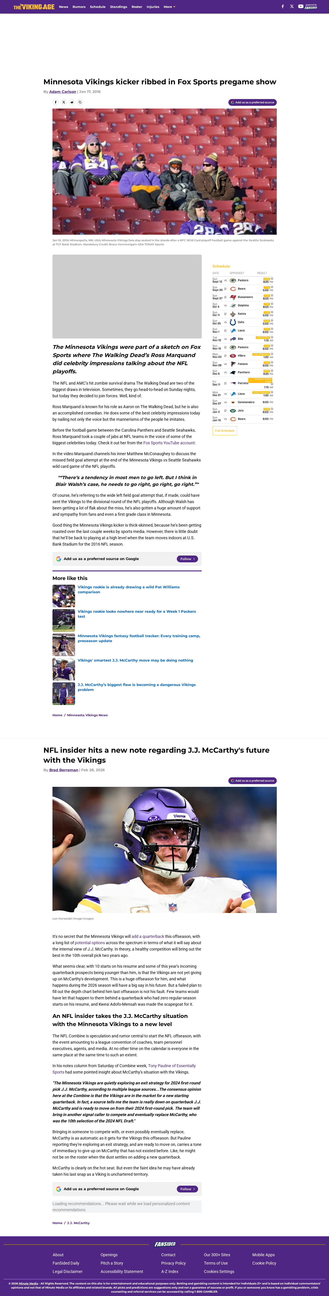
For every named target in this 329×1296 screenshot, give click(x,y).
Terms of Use (216, 1263)
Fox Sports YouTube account (169, 442)
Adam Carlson (62, 92)
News (63, 7)
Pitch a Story (112, 1263)
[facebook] (283, 6)
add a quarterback (148, 936)
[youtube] (300, 6)
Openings (109, 1254)
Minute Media (28, 1283)
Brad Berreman (63, 770)
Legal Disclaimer (68, 1271)
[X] (292, 6)
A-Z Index (169, 1271)
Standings (118, 7)
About (58, 1254)
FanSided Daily (66, 1263)
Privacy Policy (173, 1263)
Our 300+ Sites (217, 1254)
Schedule (98, 7)
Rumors (79, 7)
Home (57, 715)
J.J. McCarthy (78, 1223)
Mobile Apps (263, 1254)
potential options (90, 942)
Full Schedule (224, 430)
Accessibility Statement (122, 1271)
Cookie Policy (264, 1263)
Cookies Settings (219, 1271)
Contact (168, 1254)
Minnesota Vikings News (87, 715)
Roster (137, 7)
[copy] (80, 102)
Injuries (153, 7)
